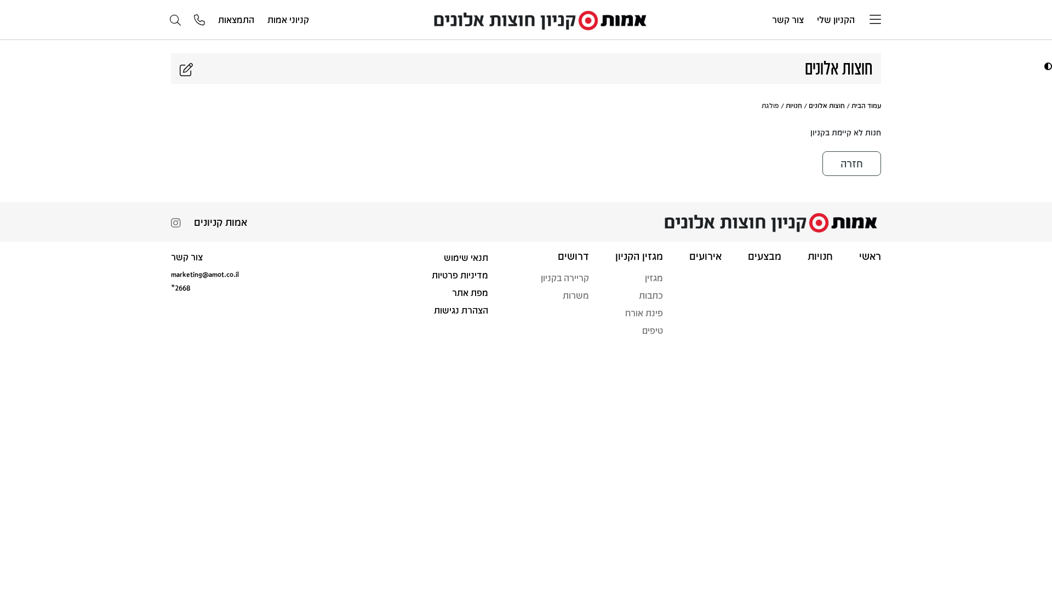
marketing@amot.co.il (205, 273)
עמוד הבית (866, 105)
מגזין (654, 277)
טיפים (652, 330)
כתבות (651, 295)
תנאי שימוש (466, 257)
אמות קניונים (220, 222)
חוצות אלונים (827, 105)
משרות (576, 295)
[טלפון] (199, 20)
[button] (1047, 66)
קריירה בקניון (565, 277)
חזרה (852, 163)
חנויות (794, 105)
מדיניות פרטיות (460, 275)
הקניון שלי (836, 19)
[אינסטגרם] (176, 224)
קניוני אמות (288, 19)
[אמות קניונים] (540, 19)
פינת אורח (644, 313)
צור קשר (788, 19)
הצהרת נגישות (461, 310)
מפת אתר (470, 292)
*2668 (180, 287)
